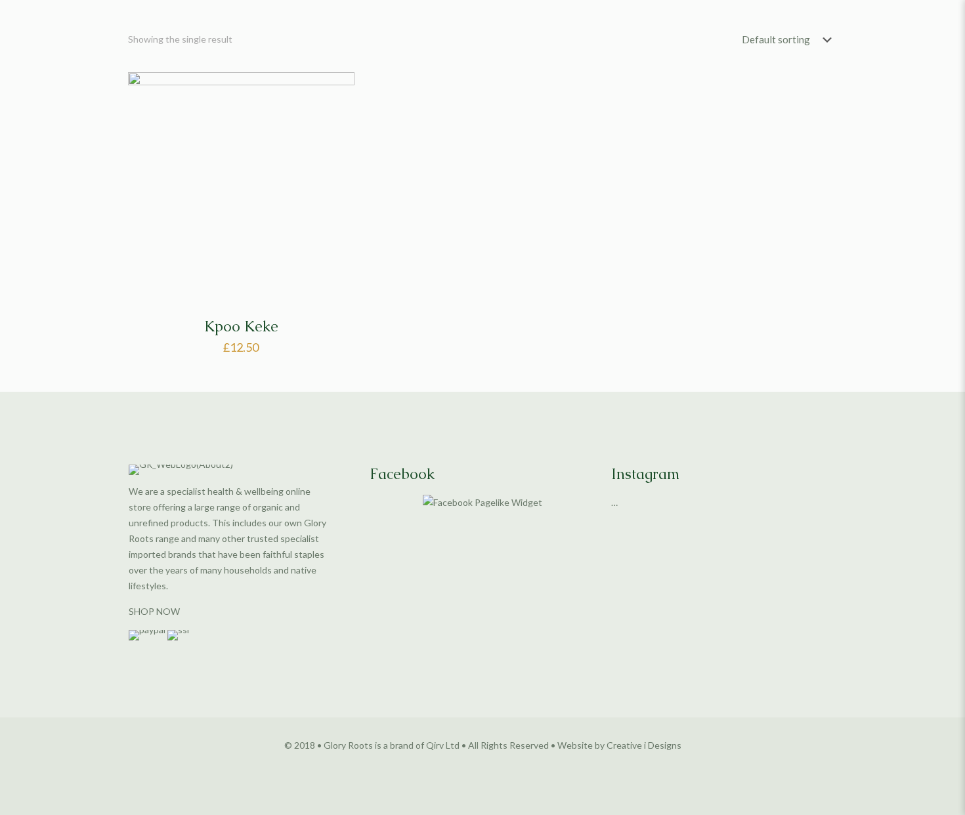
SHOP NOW (154, 611)
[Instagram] (500, 767)
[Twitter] (483, 767)
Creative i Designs (644, 745)
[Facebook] (465, 767)
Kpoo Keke (241, 326)
